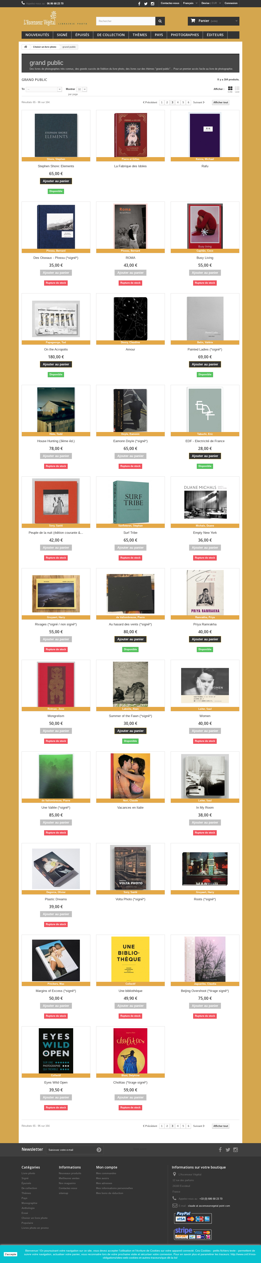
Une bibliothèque (130, 991)
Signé (62, 34)
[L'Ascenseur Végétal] (56, 18)
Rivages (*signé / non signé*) (56, 624)
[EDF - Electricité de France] (205, 410)
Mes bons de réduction (109, 1193)
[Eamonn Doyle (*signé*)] (130, 410)
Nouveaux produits (70, 1173)
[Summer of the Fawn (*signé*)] (130, 685)
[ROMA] (130, 227)
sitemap (63, 1193)
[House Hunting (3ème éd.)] (56, 410)
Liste (237, 92)
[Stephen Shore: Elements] (56, 136)
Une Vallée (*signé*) (55, 807)
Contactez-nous (170, 3)
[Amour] (130, 319)
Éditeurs (215, 34)
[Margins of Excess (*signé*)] (56, 960)
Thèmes (140, 34)
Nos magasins (67, 1183)
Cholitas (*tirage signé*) (130, 1082)
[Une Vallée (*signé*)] (56, 777)
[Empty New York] (205, 502)
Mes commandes (106, 1173)
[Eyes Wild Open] (56, 1052)
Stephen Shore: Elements (56, 166)
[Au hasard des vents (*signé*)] (130, 594)
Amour (130, 349)
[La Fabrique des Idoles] (130, 136)
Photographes (185, 34)
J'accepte (10, 1254)
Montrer (70, 89)
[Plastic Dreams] (56, 869)
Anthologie (28, 1208)
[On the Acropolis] (56, 319)
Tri (23, 89)
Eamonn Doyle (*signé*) (130, 441)
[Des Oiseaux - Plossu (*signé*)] (56, 227)
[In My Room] (205, 777)
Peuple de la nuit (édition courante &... (56, 533)
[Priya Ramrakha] (205, 594)
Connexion (231, 3)
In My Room (205, 807)
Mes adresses (104, 1183)
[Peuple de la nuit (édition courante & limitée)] (56, 502)
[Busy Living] (205, 227)
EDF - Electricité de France (205, 441)
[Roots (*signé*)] (205, 869)
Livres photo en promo (35, 1228)
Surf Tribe (130, 533)
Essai (25, 1213)
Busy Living (205, 258)
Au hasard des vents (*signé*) (130, 624)
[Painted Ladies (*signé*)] (205, 319)
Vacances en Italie (130, 807)
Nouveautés (37, 34)
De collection (111, 34)
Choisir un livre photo (35, 1218)
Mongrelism (56, 716)
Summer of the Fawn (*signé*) (130, 716)
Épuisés (82, 34)
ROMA (130, 258)
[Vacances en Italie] (130, 777)
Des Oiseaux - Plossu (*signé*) (55, 258)
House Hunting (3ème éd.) (56, 441)
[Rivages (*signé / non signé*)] (56, 594)
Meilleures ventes (69, 1178)
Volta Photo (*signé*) (130, 899)
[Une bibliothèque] (130, 960)
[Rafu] (205, 136)
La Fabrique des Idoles (130, 166)
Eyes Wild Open (55, 1082)
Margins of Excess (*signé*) (56, 991)
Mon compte (106, 1167)
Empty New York (205, 533)
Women (204, 716)
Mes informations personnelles (114, 1188)
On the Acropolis (56, 349)
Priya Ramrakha (204, 624)
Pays (159, 34)
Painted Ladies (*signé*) (205, 349)
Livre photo (28, 1173)
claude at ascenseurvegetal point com (209, 1205)
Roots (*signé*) (205, 899)
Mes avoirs (102, 1178)
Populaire (27, 1223)
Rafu (205, 166)
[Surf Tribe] (130, 502)
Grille (230, 92)
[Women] (205, 685)
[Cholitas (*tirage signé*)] (130, 1052)
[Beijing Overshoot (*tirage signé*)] (205, 960)
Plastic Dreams (56, 899)
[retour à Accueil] (25, 47)
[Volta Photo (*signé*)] (130, 869)
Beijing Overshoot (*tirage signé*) (205, 991)
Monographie (29, 1203)
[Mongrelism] (56, 685)
